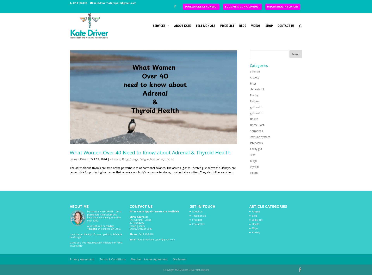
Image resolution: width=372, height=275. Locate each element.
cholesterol (257, 89)
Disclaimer (180, 259)
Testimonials (205, 26)
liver (252, 155)
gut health (256, 107)
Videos (256, 26)
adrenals (115, 159)
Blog (242, 26)
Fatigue (144, 159)
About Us (197, 211)
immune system (260, 137)
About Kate (182, 26)
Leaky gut (256, 149)
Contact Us (286, 26)
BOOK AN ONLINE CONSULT (201, 7)
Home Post (257, 125)
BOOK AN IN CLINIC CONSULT (242, 7)
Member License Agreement (149, 259)
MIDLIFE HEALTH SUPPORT (282, 7)
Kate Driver (80, 159)
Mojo (253, 161)
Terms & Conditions (113, 259)
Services (159, 26)
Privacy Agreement (82, 259)
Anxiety (254, 77)
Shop (269, 26)
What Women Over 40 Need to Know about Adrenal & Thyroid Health (150, 152)
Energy (133, 159)
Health (254, 119)
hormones (156, 159)
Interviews (256, 143)
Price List (227, 26)
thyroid (169, 159)
